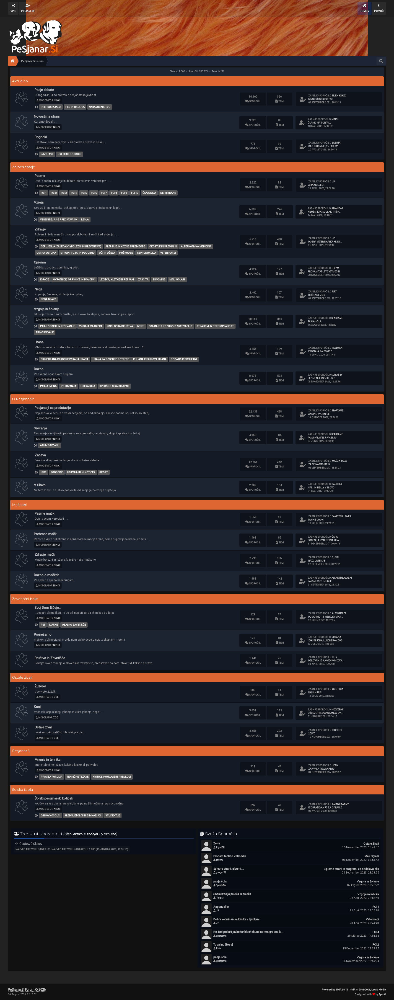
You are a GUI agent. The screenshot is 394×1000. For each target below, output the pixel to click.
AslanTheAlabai (342, 578)
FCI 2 (54, 192)
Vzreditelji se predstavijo (58, 219)
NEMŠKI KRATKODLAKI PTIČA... (324, 212)
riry (334, 291)
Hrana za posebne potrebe (111, 359)
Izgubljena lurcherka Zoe (325, 640)
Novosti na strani (47, 116)
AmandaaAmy (340, 804)
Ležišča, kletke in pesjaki (117, 279)
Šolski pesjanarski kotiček (54, 798)
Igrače (44, 279)
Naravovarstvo (99, 107)
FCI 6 (94, 192)
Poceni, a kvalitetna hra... (324, 540)
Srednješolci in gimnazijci (83, 815)
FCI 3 (64, 192)
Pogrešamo (43, 634)
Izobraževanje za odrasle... (326, 807)
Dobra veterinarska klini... (325, 241)
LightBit (337, 730)
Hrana (39, 342)
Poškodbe (126, 252)
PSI (43, 624)
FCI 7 (104, 192)
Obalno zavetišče (74, 624)
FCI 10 (134, 192)
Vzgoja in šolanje (47, 309)
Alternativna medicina (196, 246)
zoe (56, 697)
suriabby (337, 375)
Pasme (40, 176)
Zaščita (143, 279)
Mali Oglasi (177, 279)
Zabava (40, 455)
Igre (43, 472)
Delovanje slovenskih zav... (326, 660)
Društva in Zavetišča (50, 658)
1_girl (336, 557)
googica (337, 689)
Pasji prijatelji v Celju (322, 437)
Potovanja (68, 386)
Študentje (112, 815)
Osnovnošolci (50, 815)
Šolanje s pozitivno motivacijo (170, 326)
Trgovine (159, 279)
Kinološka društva (120, 326)
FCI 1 (44, 192)
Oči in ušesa (107, 252)
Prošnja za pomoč (320, 351)
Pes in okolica (75, 107)
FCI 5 (84, 192)
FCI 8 (114, 192)
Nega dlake (48, 299)
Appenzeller (316, 185)
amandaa (337, 208)
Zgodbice (57, 472)
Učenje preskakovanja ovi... (325, 713)
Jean (335, 765)
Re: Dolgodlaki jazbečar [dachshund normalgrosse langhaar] (252, 931)
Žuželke (40, 686)
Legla (85, 219)
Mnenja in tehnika (47, 760)
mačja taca (339, 461)
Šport (103, 472)
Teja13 (220, 897)
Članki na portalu (319, 122)
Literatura (87, 386)
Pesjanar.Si (21, 751)
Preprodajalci (51, 107)
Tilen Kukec (339, 95)
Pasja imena (48, 386)
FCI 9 (124, 192)
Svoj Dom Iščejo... (48, 608)
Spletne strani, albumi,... (228, 868)
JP (333, 181)
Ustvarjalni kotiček (81, 472)
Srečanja (40, 428)
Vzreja (39, 202)
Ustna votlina (46, 252)
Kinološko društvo (320, 99)
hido (218, 948)
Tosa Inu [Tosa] (223, 944)
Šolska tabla (22, 790)
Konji (37, 707)
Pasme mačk (44, 513)
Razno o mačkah (46, 575)
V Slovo (40, 485)
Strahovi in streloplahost (215, 326)
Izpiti (140, 326)
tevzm (335, 268)
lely (334, 657)
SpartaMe (337, 318)
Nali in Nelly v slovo (321, 487)
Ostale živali (22, 677)
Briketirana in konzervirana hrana (64, 359)
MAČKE (53, 624)
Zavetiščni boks (25, 599)
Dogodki (41, 137)
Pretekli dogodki (69, 154)
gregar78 (221, 872)
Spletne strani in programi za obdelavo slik (351, 869)
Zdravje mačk (45, 554)
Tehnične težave (77, 776)
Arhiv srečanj (49, 445)
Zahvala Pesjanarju (321, 769)
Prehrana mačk (45, 534)
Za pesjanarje (23, 167)
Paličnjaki (314, 692)
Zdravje (40, 229)
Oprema (40, 262)
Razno (39, 369)
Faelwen (337, 348)
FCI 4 (74, 192)
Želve (311, 733)
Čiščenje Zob (316, 295)
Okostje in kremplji (163, 246)
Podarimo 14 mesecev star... (325, 617)
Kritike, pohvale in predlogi (112, 776)
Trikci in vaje (45, 332)
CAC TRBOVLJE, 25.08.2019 (323, 146)
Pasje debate (44, 90)
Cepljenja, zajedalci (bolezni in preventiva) (71, 246)
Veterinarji (168, 252)
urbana (336, 637)
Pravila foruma (51, 776)
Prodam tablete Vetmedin (324, 271)
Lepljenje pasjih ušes (321, 378)
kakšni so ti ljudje (320, 581)
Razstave (47, 154)
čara (335, 537)
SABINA (336, 143)
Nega (38, 289)
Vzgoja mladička (90, 326)
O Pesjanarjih (23, 399)
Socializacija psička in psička (232, 894)
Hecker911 (338, 709)
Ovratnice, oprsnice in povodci (74, 279)
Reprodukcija (146, 252)
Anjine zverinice (318, 414)
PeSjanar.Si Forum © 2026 (27, 989)
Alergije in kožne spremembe (125, 246)
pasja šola (314, 321)
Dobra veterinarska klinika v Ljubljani (236, 919)
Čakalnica (149, 192)
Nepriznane (168, 192)
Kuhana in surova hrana (149, 359)
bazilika (337, 484)
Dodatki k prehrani (184, 359)
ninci (57, 100)
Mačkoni (19, 505)
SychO (382, 994)
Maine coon (316, 519)
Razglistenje (316, 560)
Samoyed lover (341, 516)
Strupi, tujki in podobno (77, 252)
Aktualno (20, 81)
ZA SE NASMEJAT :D (319, 464)
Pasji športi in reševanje (57, 326)
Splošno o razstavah (114, 386)
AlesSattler (339, 613)
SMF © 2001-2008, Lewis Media (368, 989)
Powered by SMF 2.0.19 (335, 989)
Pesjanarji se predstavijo (53, 408)
